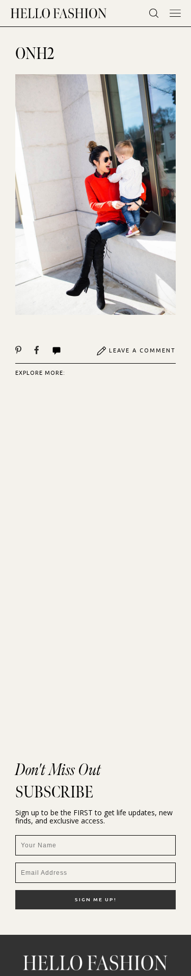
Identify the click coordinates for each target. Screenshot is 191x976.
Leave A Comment (142, 350)
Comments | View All (67, 351)
